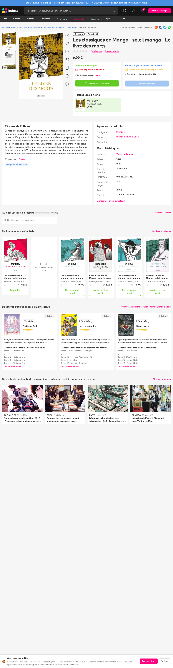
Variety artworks (124, 154)
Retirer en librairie (147, 83)
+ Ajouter (21, 159)
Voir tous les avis (163, 212)
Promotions (62, 19)
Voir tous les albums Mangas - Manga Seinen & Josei (146, 306)
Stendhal (8, 281)
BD (5, 18)
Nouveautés (96, 19)
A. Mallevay (82, 281)
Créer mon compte (160, 10)
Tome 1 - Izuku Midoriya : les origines (77, 350)
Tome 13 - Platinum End (14, 360)
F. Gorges (110, 281)
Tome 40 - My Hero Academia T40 (76, 357)
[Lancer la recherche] (114, 11)
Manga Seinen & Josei (30, 27)
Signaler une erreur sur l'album (111, 201)
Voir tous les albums (161, 231)
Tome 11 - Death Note (127, 357)
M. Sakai (138, 281)
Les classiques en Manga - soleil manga (60, 27)
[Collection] (125, 10)
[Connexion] (133, 10)
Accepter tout (148, 661)
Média (122, 18)
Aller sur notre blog (162, 379)
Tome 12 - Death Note (128, 360)
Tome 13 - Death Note (128, 363)
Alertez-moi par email (99, 83)
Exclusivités (79, 19)
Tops (107, 18)
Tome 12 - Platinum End (14, 357)
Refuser (165, 661)
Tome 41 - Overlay (69, 360)
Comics (16, 18)
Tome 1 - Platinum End (14, 350)
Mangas (30, 18)
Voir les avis (97, 51)
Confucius (151, 281)
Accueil (5, 27)
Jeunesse (45, 18)
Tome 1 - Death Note (127, 350)
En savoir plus (140, 2)
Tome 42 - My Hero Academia (74, 363)
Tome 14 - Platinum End (14, 363)
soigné (96, 75)
